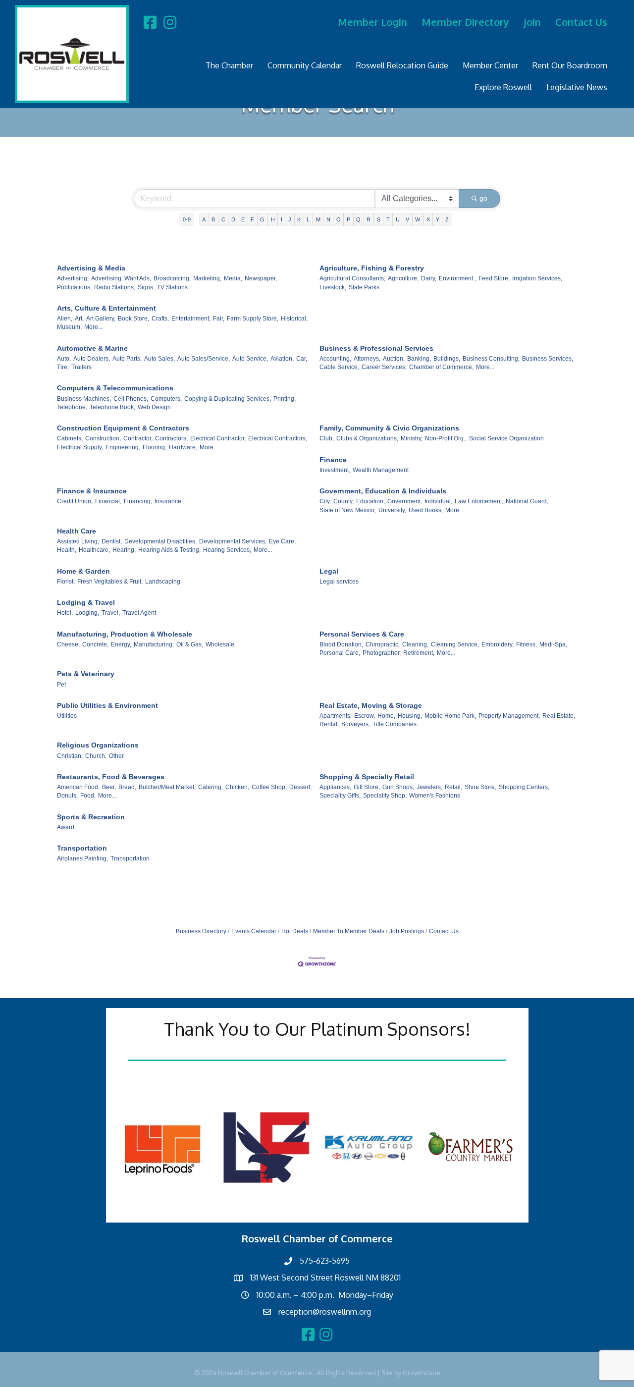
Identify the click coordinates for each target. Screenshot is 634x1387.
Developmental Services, (232, 541)
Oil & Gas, (189, 644)
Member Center (490, 65)
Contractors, (171, 438)
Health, (66, 549)
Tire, (63, 367)
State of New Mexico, (347, 510)
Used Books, (426, 510)
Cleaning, (415, 644)
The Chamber (229, 65)
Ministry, (412, 438)
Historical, (294, 318)
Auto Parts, (127, 358)
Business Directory (201, 931)
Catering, (210, 787)
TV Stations (172, 287)
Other (116, 755)
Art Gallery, (100, 318)
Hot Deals (294, 931)
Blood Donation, (341, 644)
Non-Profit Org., (446, 438)
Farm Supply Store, (252, 318)
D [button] (233, 219)
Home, (386, 715)
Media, (233, 278)
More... (93, 326)
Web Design (154, 407)
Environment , (457, 278)
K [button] (299, 219)
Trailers (81, 367)
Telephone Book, (112, 407)
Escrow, (364, 715)
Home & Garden (83, 571)
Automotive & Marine (92, 348)
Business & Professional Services (376, 348)
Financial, (108, 501)
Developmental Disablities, (160, 541)
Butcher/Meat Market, (167, 787)
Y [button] (437, 219)
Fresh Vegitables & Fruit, (110, 581)
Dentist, (112, 541)
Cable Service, (339, 367)
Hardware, (183, 447)
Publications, (74, 287)
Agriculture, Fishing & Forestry (371, 268)
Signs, (146, 287)
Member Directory (465, 21)
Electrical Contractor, (218, 438)
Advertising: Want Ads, (121, 278)
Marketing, (207, 278)
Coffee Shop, (269, 787)
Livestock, (332, 287)
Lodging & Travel (86, 602)
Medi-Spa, (553, 644)
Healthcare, (94, 549)
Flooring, (154, 447)
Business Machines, (84, 398)
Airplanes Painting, (82, 858)
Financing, (138, 501)
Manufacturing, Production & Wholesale (124, 634)
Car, (301, 358)
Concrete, (95, 644)
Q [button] (358, 219)
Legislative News (576, 87)
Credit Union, (75, 501)
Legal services (339, 581)
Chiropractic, (383, 644)
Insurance (168, 501)
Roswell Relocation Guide (402, 65)
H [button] (273, 219)
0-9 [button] (187, 219)
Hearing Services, (227, 549)
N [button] (328, 219)
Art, (79, 318)
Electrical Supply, (80, 447)
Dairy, (428, 278)
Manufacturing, (154, 644)
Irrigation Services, (537, 278)
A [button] (204, 219)
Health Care (76, 531)
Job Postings (406, 931)
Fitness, (526, 644)
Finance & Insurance (92, 491)
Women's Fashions (434, 795)
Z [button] (447, 219)
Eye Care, (282, 541)
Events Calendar (253, 931)
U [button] (398, 219)
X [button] (428, 219)
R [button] (368, 219)
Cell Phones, (130, 398)
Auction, (394, 358)
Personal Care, (339, 652)
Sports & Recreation (91, 817)
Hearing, (124, 549)
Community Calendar (304, 65)
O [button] (338, 219)
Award (65, 827)
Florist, (66, 581)
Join (532, 21)
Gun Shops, (398, 787)
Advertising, (73, 278)
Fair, (218, 318)
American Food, (78, 787)
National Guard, (527, 501)
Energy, (121, 644)
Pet (61, 684)
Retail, (453, 787)
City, (325, 501)
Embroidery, (497, 644)
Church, (95, 755)
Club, (326, 438)
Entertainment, (191, 318)
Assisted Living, (78, 541)
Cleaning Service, (455, 644)
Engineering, (123, 447)
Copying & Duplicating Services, (227, 398)
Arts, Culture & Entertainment (106, 308)
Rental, (329, 724)
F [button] (252, 219)
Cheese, (68, 644)
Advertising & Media (91, 268)
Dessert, (300, 787)
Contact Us (581, 21)
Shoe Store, (480, 787)
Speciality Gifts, (340, 795)
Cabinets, (70, 438)
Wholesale (220, 644)
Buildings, (446, 358)
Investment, (334, 470)
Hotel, (65, 612)
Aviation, (282, 358)
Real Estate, (558, 715)
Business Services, (547, 358)
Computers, (166, 398)
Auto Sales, (159, 358)
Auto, (64, 358)
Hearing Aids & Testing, (169, 549)
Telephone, (72, 407)
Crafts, (160, 318)
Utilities (67, 715)
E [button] (243, 219)
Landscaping (162, 581)
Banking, (419, 358)
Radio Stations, (114, 287)
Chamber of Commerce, (441, 367)
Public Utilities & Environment (107, 705)
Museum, (69, 326)
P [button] (348, 219)
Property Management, (509, 715)
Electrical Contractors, (277, 438)
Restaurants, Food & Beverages (110, 777)
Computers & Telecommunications (115, 388)
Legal (328, 571)
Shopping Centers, (524, 787)
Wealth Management (381, 470)
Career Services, (384, 367)
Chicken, (237, 787)
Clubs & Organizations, (367, 438)
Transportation (82, 848)
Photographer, (382, 652)
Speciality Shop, (385, 795)
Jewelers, (429, 787)
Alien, (64, 318)
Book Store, (133, 318)
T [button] (388, 219)
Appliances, (335, 787)
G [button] (262, 219)
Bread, (127, 787)
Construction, (103, 438)
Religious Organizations (98, 745)
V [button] (407, 219)
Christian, (70, 755)
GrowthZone (421, 1373)
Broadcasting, (172, 278)
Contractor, (138, 438)
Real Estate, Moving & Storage (370, 705)
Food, (88, 795)
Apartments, (335, 715)
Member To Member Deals (348, 931)
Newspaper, (261, 278)
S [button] (378, 219)
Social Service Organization (506, 438)
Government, (404, 501)
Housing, (410, 715)
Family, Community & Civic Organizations (389, 428)
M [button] (318, 219)
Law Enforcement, (479, 501)
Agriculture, (403, 278)
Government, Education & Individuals (382, 491)
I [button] (281, 219)
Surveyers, (355, 724)
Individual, (438, 501)
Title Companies (394, 724)
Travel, (111, 612)
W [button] (417, 219)
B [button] (213, 219)
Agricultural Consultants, (352, 278)
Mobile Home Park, (450, 715)
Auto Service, (250, 358)
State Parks (364, 287)
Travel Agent (139, 612)
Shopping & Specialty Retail (366, 777)
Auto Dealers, (91, 358)
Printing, (284, 398)
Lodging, (87, 612)
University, (392, 510)
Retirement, (418, 652)
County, (343, 501)
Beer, (109, 787)
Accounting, (335, 358)
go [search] (483, 198)
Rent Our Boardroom (569, 65)
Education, (370, 501)
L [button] (308, 219)
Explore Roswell (503, 87)
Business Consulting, (491, 358)
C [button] (223, 219)
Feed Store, (494, 278)
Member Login (372, 21)
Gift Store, (367, 787)
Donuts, (67, 795)
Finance (333, 460)
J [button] (289, 219)
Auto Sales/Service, (203, 358)
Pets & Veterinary (85, 674)
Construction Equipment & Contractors (123, 428)
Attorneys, (367, 358)
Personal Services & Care (361, 634)
